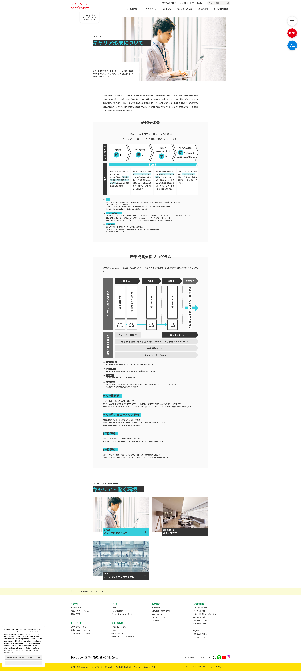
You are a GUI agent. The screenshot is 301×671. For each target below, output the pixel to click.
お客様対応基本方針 (200, 620)
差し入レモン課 (117, 633)
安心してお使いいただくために (204, 614)
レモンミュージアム (118, 627)
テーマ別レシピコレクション (122, 614)
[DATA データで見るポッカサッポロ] (121, 556)
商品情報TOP (76, 608)
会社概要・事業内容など (161, 611)
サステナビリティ (158, 617)
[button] (292, 21)
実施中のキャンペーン (79, 627)
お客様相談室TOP (200, 608)
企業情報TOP (157, 608)
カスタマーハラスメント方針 (144, 667)
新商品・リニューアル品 (80, 611)
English (196, 631)
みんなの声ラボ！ (199, 617)
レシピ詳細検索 (117, 611)
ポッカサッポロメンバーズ (80, 633)
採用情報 (155, 620)
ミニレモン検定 (117, 630)
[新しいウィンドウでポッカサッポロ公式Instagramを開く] (228, 657)
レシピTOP (115, 608)
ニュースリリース (158, 614)
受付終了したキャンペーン (80, 630)
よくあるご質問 (199, 611)
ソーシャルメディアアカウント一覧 (197, 657)
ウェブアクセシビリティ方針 (102, 667)
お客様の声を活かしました (203, 624)
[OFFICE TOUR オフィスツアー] (180, 512)
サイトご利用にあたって (80, 667)
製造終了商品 (75, 614)
